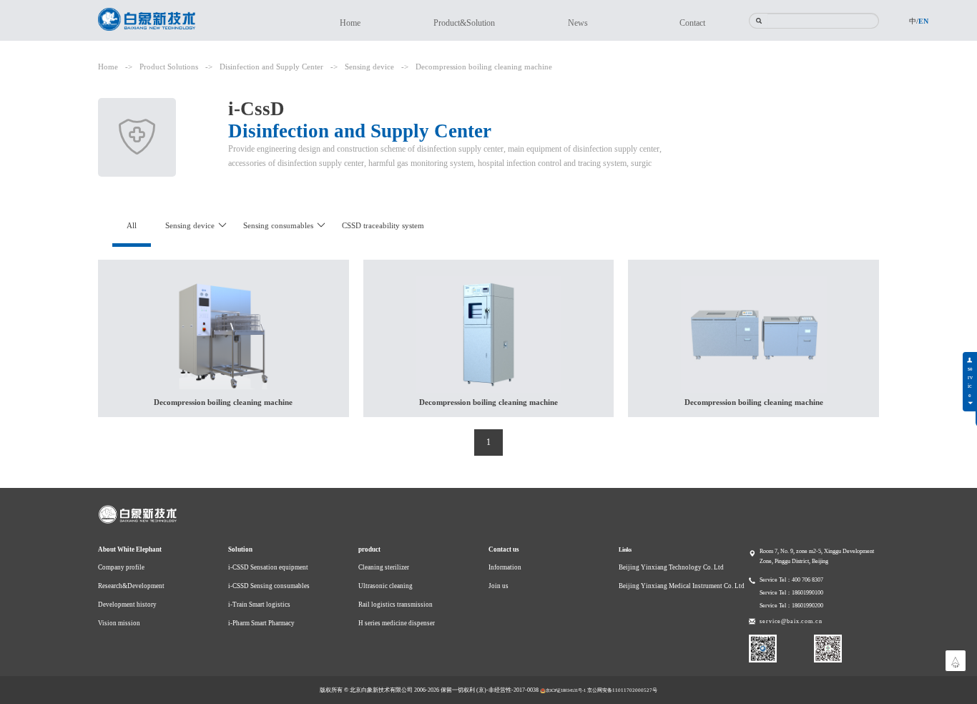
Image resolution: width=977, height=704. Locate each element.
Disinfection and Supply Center (271, 66)
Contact (692, 23)
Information (504, 567)
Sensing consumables (278, 225)
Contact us (503, 549)
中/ (913, 21)
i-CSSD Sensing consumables (269, 586)
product (369, 549)
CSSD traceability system (383, 225)
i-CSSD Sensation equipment (268, 567)
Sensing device (369, 66)
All (132, 225)
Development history (127, 604)
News (578, 23)
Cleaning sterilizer (383, 567)
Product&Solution (464, 23)
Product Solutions (168, 66)
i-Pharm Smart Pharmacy (261, 623)
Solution (240, 549)
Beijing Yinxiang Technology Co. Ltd (671, 567)
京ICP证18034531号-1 (566, 690)
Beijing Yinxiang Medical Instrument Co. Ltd (682, 586)
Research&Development (131, 586)
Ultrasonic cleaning (385, 586)
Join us (498, 586)
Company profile (121, 567)
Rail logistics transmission (395, 604)
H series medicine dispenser (396, 623)
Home (350, 23)
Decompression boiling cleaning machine (484, 66)
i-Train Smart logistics (259, 604)
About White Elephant (130, 549)
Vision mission (119, 623)
